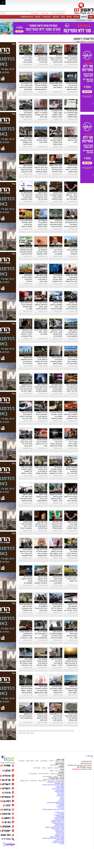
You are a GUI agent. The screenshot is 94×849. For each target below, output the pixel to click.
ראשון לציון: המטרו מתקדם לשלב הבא (42, 140)
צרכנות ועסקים (24, 780)
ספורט (56, 768)
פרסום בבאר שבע (59, 826)
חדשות (84, 17)
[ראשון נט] (89, 756)
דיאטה (62, 797)
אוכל (63, 17)
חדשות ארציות (80, 20)
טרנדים (62, 776)
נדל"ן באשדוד (60, 807)
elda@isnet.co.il (77, 769)
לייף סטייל (46, 17)
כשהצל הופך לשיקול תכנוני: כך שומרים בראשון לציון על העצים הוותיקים (25, 170)
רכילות (62, 768)
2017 (52, 731)
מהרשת (56, 17)
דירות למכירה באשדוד (57, 820)
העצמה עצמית (59, 790)
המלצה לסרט (60, 786)
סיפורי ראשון (30, 761)
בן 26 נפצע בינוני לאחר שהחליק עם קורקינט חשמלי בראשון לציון (26, 224)
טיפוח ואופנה (60, 796)
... (61, 89)
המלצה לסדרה (59, 787)
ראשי (91, 17)
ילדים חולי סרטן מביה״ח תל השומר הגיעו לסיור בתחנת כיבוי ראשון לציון (71, 444)
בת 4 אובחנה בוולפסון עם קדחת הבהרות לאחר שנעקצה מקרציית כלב (42, 252)
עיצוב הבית (61, 794)
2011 (28, 731)
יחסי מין (62, 798)
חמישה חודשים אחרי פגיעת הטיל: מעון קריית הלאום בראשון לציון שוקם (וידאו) (71, 87)
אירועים (50, 768)
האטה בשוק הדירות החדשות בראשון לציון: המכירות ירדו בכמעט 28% (26, 361)
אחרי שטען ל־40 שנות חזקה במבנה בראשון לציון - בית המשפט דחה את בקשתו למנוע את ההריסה (71, 638)
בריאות (56, 776)
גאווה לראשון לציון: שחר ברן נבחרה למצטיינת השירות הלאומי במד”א (26, 499)
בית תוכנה (46, 779)
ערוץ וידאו (51, 780)
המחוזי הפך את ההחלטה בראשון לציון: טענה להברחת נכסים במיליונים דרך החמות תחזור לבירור (41, 309)
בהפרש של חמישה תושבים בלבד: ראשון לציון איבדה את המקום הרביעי (55, 471)
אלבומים (61, 766)
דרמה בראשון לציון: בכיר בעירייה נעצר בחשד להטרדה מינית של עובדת (71, 526)
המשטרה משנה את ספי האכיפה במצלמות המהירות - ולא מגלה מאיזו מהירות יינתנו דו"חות (71, 473)
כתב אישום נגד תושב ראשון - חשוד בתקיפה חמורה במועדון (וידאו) (56, 115)
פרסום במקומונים (59, 815)
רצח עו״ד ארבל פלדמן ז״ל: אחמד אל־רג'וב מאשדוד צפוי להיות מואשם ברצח (40, 115)
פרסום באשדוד (59, 839)
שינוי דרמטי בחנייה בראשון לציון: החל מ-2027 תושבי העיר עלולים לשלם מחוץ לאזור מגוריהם (40, 501)
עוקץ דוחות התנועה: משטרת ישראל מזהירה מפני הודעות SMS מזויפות (41, 691)
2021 (68, 731)
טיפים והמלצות (27, 17)
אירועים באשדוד (59, 830)
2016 (48, 731)
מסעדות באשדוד (59, 819)
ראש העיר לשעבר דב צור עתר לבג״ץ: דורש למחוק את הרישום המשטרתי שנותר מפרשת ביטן (55, 254)
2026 (32, 733)
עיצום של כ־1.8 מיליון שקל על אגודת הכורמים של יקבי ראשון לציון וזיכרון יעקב (71, 389)
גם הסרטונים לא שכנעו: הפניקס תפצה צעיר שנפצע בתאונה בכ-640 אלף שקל (56, 416)
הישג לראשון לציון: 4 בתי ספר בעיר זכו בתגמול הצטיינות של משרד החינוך (41, 197)
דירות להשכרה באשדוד (57, 822)
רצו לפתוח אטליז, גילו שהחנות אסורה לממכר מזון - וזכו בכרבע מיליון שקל (25, 636)
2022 (72, 731)
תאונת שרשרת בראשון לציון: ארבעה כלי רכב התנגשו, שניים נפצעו (56, 608)
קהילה (69, 17)
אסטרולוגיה (44, 761)
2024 (24, 733)
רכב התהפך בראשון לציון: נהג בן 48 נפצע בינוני (26, 716)
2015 (44, 731)
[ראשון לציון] (80, 14)
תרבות (76, 17)
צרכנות (52, 761)
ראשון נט (90, 41)
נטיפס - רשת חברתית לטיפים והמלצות (53, 809)
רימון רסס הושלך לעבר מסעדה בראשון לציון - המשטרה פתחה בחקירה (41, 471)
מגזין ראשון (60, 759)
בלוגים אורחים (33, 773)
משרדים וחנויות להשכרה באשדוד (54, 827)
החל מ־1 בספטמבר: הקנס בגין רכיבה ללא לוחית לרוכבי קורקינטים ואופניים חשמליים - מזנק (55, 62)
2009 (20, 731)
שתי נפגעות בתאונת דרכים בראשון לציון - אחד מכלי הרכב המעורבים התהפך (70, 307)
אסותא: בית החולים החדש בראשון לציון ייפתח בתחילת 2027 (42, 663)
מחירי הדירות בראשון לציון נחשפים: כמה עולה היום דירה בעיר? (71, 361)
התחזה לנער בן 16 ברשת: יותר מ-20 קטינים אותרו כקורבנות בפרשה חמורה (26, 197)
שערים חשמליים (59, 783)
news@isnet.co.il (86, 763)
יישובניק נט (60, 813)
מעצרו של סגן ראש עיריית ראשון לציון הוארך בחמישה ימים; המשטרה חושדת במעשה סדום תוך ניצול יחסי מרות (70, 501)
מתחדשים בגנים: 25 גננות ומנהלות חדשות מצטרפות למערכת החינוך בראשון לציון (26, 252)
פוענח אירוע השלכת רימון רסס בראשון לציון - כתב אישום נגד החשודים (70, 416)
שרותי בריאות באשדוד (57, 828)
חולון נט (62, 844)
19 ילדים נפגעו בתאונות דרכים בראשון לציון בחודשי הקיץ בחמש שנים (41, 416)
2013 (36, 731)
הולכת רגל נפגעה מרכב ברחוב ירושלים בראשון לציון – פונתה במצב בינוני (56, 499)
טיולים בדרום (60, 793)
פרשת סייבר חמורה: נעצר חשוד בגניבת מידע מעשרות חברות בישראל (56, 279)
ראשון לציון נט (60, 780)
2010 (24, 731)
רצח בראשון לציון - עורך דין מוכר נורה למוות (71, 579)
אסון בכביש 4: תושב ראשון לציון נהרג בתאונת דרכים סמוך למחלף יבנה (56, 691)
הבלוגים (61, 772)
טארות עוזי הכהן (44, 773)
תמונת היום (37, 768)
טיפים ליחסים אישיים (58, 789)
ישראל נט (61, 805)
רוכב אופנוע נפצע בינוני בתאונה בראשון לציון (55, 85)
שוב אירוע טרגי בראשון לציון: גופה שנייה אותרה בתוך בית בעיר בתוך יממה (25, 416)
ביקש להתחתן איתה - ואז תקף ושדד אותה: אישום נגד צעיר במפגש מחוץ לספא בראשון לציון (71, 199)
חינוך (62, 771)
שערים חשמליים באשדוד (57, 837)
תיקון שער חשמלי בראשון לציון (55, 802)
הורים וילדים (60, 801)
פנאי (63, 761)
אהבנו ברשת (42, 780)
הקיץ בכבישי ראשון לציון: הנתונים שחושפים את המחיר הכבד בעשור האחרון (25, 115)
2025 (28, 733)
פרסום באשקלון (59, 824)
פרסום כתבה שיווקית (58, 842)
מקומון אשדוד (60, 804)
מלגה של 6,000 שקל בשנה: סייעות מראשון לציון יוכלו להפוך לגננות (71, 279)
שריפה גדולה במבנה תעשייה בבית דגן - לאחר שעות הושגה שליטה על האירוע (71, 170)
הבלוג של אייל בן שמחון (57, 773)
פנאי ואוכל (34, 780)
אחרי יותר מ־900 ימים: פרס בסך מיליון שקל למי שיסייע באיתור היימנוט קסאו (56, 170)
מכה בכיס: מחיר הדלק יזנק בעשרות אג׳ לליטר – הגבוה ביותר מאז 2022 (56, 663)
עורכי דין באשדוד (59, 835)
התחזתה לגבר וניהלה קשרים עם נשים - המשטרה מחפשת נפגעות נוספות (41, 389)
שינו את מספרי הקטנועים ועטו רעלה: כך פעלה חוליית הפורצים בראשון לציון (26, 334)
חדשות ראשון (81, 41)
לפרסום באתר (35, 13)
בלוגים (37, 17)
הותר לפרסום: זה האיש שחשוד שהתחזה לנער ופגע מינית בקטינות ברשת (41, 60)
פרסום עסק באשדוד (58, 823)
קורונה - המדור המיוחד (56, 778)
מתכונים (61, 800)
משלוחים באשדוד (59, 817)
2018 (56, 731)
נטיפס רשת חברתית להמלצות (55, 782)
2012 (32, 731)
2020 (64, 731)
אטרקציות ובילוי (47, 776)
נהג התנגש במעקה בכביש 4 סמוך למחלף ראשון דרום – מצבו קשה (71, 691)
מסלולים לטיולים (59, 791)
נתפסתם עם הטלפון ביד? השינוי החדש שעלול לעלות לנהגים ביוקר (42, 224)
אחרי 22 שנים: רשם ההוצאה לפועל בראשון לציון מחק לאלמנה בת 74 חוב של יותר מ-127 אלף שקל (41, 720)
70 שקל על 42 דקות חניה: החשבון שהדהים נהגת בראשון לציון (56, 361)
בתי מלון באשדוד (59, 812)
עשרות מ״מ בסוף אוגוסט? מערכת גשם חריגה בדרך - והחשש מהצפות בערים (41, 87)
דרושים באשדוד (59, 831)
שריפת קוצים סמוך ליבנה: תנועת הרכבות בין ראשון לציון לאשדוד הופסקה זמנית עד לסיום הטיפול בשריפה (55, 583)
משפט (90, 20)
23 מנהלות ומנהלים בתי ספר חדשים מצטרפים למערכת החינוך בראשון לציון (56, 224)
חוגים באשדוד (60, 833)
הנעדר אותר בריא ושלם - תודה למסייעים (41, 332)
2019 (60, 731)
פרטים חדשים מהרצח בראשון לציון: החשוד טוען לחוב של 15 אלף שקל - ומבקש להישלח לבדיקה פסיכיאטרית (56, 555)
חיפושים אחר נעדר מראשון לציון (72, 140)
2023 (20, 733)
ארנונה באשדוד (59, 834)
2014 (40, 731)
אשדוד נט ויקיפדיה (58, 841)
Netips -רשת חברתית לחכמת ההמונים (53, 785)
